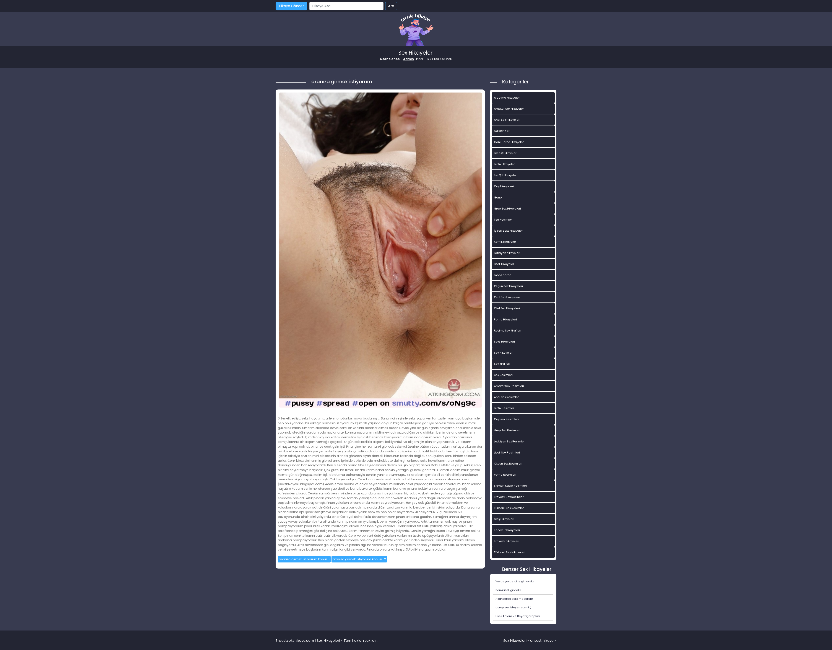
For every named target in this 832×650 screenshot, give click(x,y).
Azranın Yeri (502, 131)
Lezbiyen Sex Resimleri (509, 441)
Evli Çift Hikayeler (505, 175)
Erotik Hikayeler (504, 164)
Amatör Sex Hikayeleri (509, 108)
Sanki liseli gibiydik (508, 590)
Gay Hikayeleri (504, 186)
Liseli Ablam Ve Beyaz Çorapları (518, 616)
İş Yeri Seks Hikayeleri (508, 230)
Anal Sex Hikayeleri (507, 120)
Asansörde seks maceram (514, 599)
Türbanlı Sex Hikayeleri (509, 552)
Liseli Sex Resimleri (507, 452)
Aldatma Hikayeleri (507, 97)
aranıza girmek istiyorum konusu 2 (359, 559)
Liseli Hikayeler (504, 264)
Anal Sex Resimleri (507, 397)
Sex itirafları (502, 364)
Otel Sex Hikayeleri (507, 308)
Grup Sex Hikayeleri (507, 208)
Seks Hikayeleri (504, 341)
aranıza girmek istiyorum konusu (304, 559)
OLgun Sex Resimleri (508, 463)
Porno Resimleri (505, 474)
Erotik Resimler (504, 408)
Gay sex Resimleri (506, 419)
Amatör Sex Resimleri (509, 386)
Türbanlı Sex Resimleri (509, 508)
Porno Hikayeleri (505, 319)
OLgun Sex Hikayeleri (508, 286)
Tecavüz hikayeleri (507, 530)
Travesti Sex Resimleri (509, 497)
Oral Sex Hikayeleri (507, 297)
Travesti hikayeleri (506, 541)
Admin (408, 59)
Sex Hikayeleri (503, 352)
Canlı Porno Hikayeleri (509, 142)
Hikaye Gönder (291, 5)
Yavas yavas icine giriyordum (516, 581)
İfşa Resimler (503, 219)
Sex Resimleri (503, 375)
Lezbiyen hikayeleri (507, 253)
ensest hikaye (542, 640)
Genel (498, 197)
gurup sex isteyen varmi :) (513, 607)
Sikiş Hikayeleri (504, 519)
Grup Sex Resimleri (507, 430)
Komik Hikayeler (505, 242)
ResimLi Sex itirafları (507, 330)
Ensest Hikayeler (505, 153)
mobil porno (502, 275)
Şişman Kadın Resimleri (510, 486)
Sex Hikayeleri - (516, 640)
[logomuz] (416, 30)
